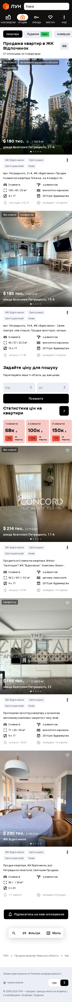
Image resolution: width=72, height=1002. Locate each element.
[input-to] (53, 387)
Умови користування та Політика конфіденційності (32, 973)
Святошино (36, 160)
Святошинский (14, 166)
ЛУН (6, 955)
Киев (31, 166)
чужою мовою (15, 982)
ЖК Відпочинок (14, 160)
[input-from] (19, 387)
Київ (67, 955)
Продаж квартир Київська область (37, 955)
